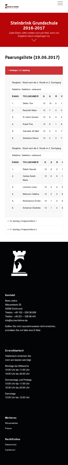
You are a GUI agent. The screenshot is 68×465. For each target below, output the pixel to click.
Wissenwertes (11, 422)
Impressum (10, 449)
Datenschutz (11, 444)
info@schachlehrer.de (16, 320)
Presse (8, 428)
